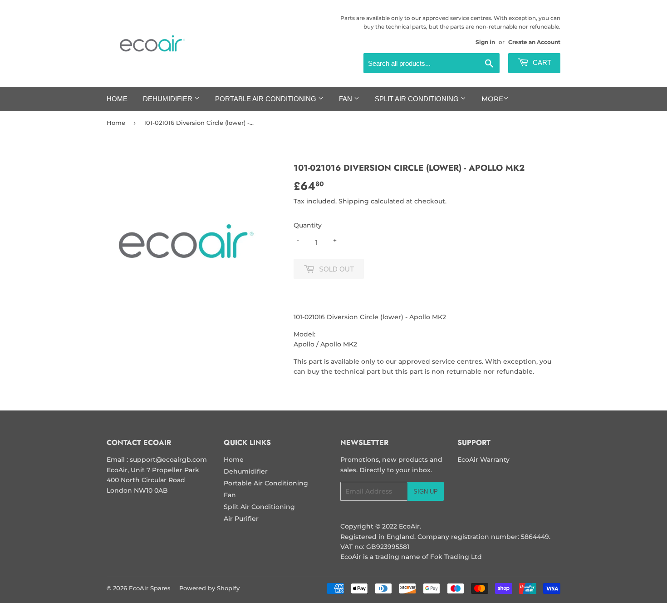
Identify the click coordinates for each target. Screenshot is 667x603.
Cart (541, 62)
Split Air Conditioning (418, 99)
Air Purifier (241, 518)
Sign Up (425, 491)
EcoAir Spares (150, 588)
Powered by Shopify (209, 588)
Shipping (353, 201)
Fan (346, 99)
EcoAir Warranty (483, 459)
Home (117, 99)
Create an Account (534, 42)
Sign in (485, 42)
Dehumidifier (168, 99)
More (492, 98)
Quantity (308, 225)
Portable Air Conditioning (266, 99)
